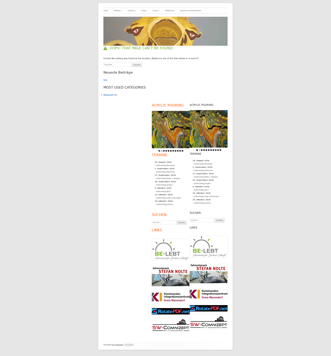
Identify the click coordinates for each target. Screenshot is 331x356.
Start (105, 11)
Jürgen (131, 11)
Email (144, 11)
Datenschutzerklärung (190, 11)
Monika (117, 11)
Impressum (169, 11)
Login (154, 11)
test (105, 80)
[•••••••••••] (209, 129)
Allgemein (108, 95)
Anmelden (129, 345)
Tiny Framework (117, 345)
